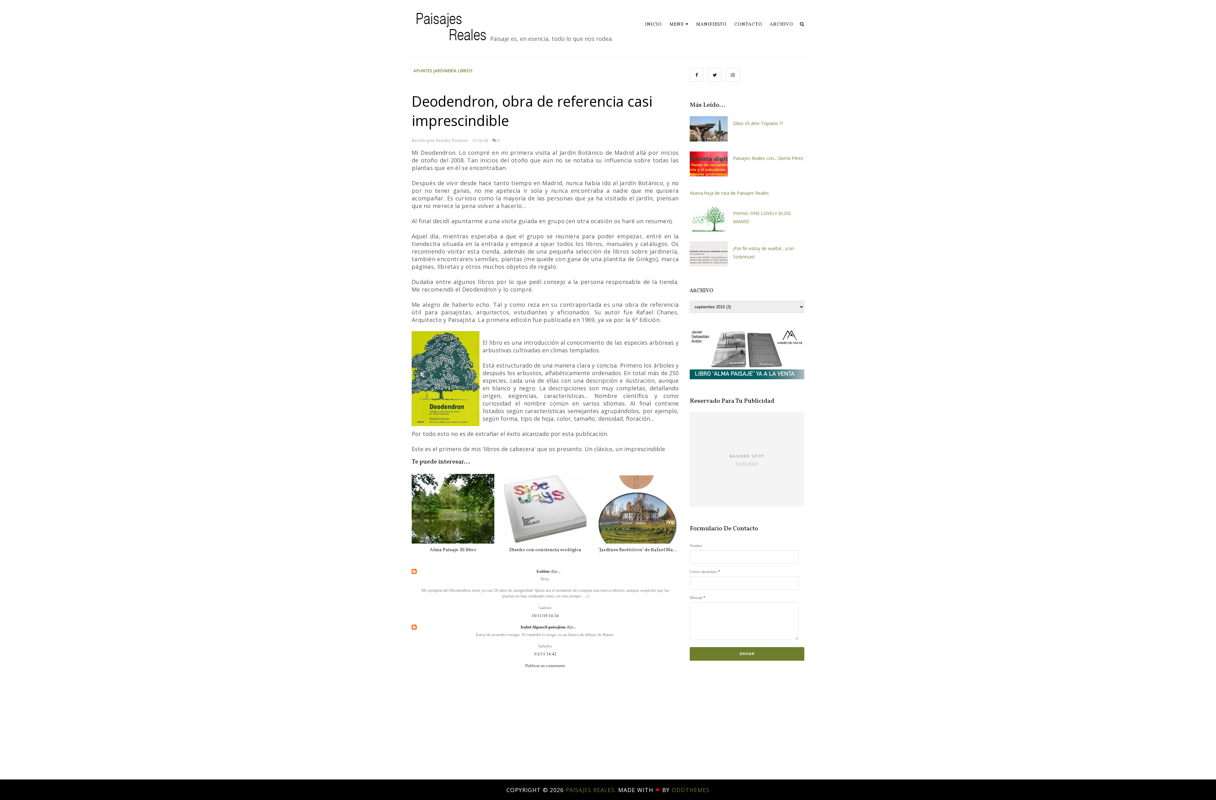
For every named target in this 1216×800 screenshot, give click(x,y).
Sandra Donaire (452, 141)
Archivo (781, 25)
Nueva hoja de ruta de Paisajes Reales (729, 193)
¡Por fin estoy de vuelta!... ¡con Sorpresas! (763, 252)
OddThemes (691, 790)
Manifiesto (711, 25)
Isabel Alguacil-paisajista (544, 627)
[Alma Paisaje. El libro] (453, 509)
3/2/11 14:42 (545, 654)
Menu (676, 25)
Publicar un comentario (545, 665)
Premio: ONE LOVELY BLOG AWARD (762, 217)
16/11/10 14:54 (545, 615)
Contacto (748, 25)
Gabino (543, 571)
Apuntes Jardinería (436, 70)
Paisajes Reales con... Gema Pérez (768, 158)
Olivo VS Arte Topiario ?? (758, 123)
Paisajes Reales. (592, 790)
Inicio (653, 25)
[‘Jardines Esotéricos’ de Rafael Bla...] (637, 509)
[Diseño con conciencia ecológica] (545, 509)
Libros (465, 70)
